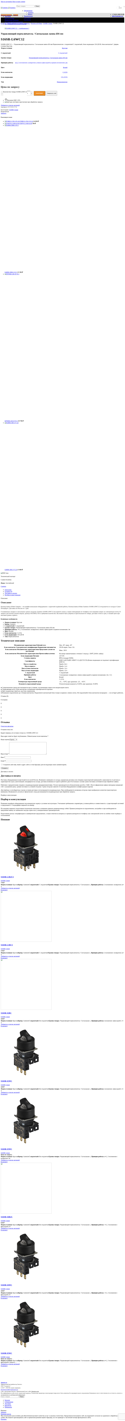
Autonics (30, 12)
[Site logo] (4, 8)
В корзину (39, 93)
